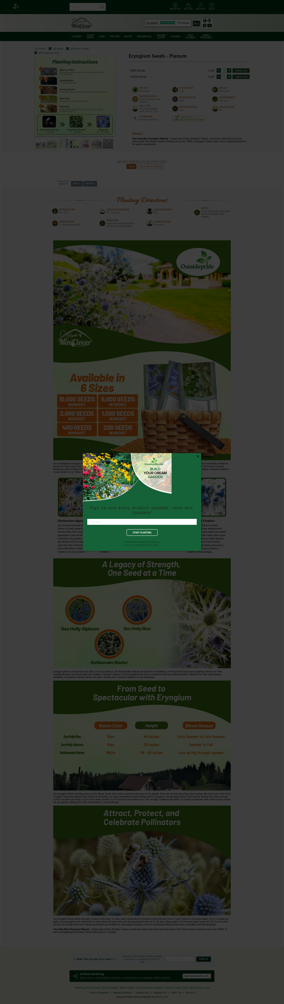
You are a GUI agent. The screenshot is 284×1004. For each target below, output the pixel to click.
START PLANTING (142, 532)
